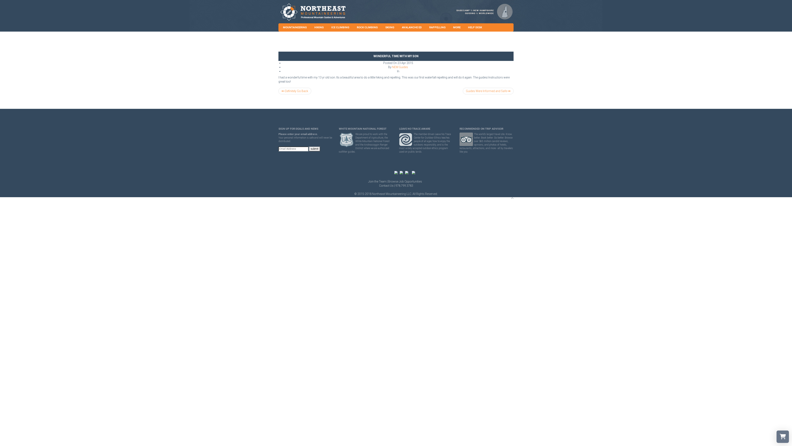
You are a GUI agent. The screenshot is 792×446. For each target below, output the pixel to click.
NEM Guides (400, 67)
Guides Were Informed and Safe (487, 91)
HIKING (319, 27)
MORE (457, 27)
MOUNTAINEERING (295, 27)
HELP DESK (475, 27)
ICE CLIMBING (340, 27)
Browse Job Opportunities (405, 181)
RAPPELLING (437, 27)
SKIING (389, 27)
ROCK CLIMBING (367, 27)
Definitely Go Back (296, 91)
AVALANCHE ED (412, 27)
